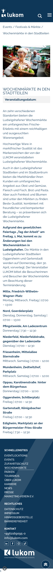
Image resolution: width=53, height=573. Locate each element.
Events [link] (7, 27)
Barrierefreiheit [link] (16, 521)
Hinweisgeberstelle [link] (18, 517)
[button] (4, 568)
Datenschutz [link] (13, 509)
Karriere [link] (10, 484)
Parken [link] (9, 471)
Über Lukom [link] (12, 480)
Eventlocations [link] (15, 455)
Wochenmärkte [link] (15, 467)
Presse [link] (9, 492)
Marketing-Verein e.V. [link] (19, 496)
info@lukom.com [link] (16, 538)
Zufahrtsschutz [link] (16, 463)
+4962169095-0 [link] (15, 533)
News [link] (8, 488)
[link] (3, 11)
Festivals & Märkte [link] (28, 27)
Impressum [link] (11, 513)
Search (41, 15)
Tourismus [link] (11, 476)
